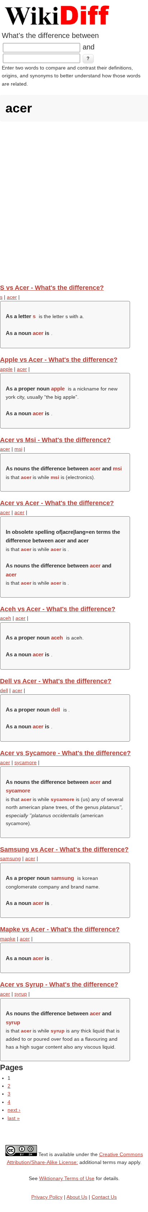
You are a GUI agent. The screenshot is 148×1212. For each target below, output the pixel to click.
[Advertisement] (74, 202)
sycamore (25, 762)
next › (14, 1110)
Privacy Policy (47, 1197)
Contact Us (104, 1197)
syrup (20, 994)
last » (14, 1118)
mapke (7, 939)
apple (6, 369)
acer (12, 297)
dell (4, 690)
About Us (76, 1197)
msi (18, 449)
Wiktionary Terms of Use (66, 1178)
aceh (5, 618)
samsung (10, 858)
